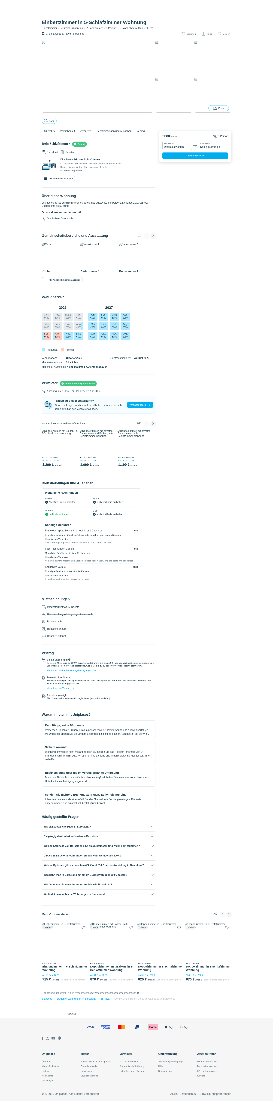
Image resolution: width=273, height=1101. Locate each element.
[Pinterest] (59, 1038)
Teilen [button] (209, 34)
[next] (72, 442)
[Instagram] (47, 1038)
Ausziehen (205, 144)
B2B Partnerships (206, 1071)
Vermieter (125, 1053)
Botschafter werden (207, 1066)
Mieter (85, 1053)
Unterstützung (168, 1053)
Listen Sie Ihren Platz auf (131, 1071)
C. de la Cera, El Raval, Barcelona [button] (65, 33)
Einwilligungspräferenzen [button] (215, 1093)
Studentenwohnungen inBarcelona (76, 998)
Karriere (201, 1076)
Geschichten (87, 1071)
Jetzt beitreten (206, 1053)
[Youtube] (53, 1038)
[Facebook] (42, 1038)
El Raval (105, 998)
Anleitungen (48, 1080)
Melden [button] (226, 34)
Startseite (47, 998)
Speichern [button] (191, 34)
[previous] (46, 442)
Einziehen (169, 144)
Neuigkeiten (48, 1076)
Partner (45, 1071)
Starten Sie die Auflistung (131, 1066)
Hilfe (160, 1066)
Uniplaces (48, 1053)
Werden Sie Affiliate (207, 1061)
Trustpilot (70, 1013)
